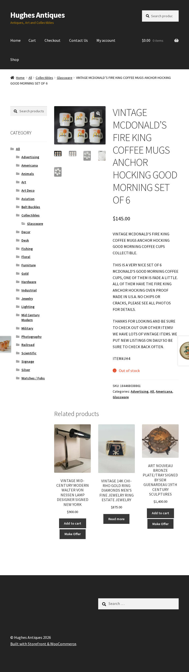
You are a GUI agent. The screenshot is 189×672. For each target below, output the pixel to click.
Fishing (27, 248)
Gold (25, 273)
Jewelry (27, 298)
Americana (164, 391)
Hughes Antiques (37, 15)
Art (23, 182)
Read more (116, 519)
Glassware (64, 77)
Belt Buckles (30, 207)
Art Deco (27, 190)
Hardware (28, 282)
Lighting (27, 306)
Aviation (27, 199)
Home (15, 40)
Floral (25, 257)
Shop (14, 59)
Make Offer (72, 534)
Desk (25, 240)
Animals (27, 174)
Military (27, 328)
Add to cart (72, 523)
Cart (32, 40)
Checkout (53, 40)
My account (105, 40)
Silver (25, 370)
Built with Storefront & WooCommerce (43, 643)
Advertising (139, 391)
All (30, 77)
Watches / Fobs (33, 378)
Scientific (28, 353)
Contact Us (78, 40)
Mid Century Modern (30, 317)
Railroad (27, 345)
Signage (27, 361)
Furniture (28, 265)
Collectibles (44, 77)
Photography (31, 336)
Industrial (29, 290)
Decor (25, 232)
